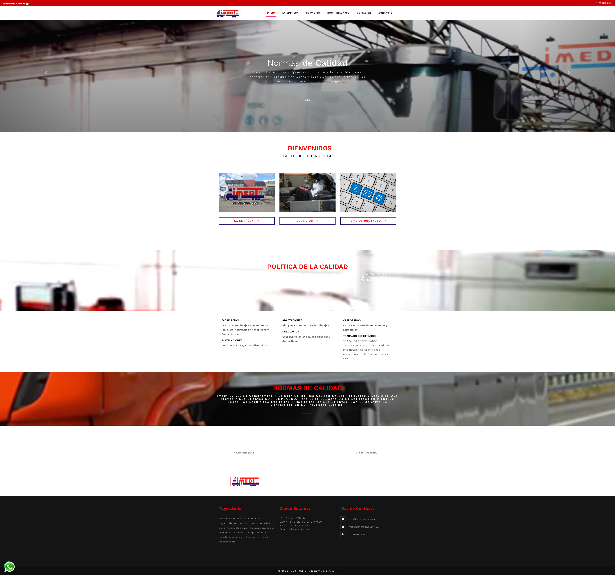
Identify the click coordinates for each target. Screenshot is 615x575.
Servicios (313, 13)
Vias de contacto (365, 220)
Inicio (271, 13)
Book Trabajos (338, 13)
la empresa (244, 220)
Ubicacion (364, 13)
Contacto (385, 13)
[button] (46, 76)
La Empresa (290, 13)
